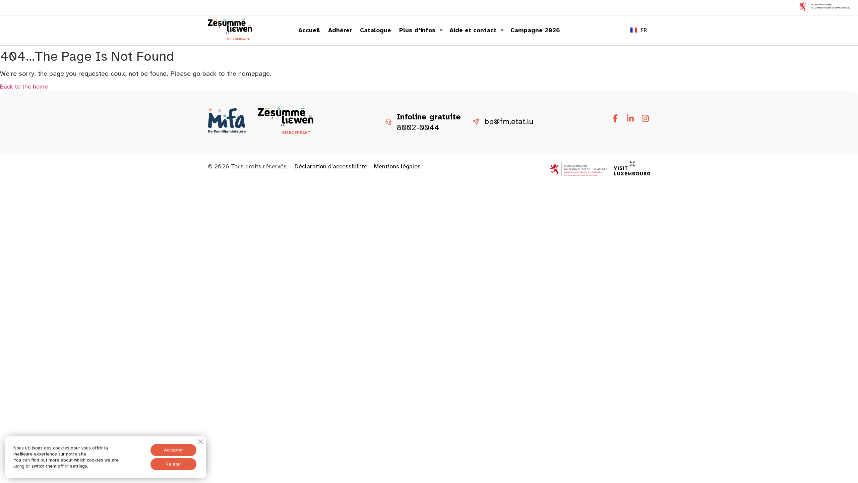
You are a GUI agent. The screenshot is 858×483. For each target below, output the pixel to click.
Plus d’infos (417, 30)
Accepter (173, 450)
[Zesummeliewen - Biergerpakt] (230, 38)
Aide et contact (472, 30)
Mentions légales (397, 166)
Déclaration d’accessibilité (331, 166)
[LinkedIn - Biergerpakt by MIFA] (630, 119)
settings (78, 466)
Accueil (309, 30)
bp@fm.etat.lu (509, 121)
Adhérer (340, 30)
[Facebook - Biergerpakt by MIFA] (615, 119)
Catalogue (375, 30)
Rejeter (173, 464)
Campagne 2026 (535, 30)
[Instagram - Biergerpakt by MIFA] (645, 119)
